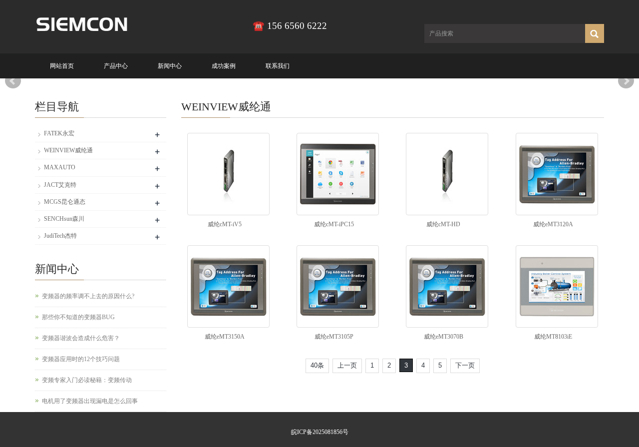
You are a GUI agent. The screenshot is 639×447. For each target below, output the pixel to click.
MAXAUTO (59, 167)
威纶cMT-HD (443, 224)
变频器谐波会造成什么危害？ (81, 338)
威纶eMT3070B (443, 336)
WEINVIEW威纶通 (68, 150)
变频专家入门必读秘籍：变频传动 (87, 380)
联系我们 (278, 65)
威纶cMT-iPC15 (334, 224)
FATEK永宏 (59, 133)
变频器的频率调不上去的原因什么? (88, 296)
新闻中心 (170, 65)
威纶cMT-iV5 (225, 224)
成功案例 (224, 65)
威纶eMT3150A (225, 336)
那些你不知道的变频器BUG (78, 317)
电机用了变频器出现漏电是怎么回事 (90, 401)
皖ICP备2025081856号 (319, 432)
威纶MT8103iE (553, 336)
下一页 (465, 365)
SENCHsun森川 (64, 218)
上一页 (347, 365)
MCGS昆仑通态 (64, 201)
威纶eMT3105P (334, 336)
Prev (13, 81)
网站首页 (62, 65)
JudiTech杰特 (60, 235)
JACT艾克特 (60, 184)
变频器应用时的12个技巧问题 (81, 359)
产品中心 (116, 65)
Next (626, 81)
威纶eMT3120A (553, 224)
